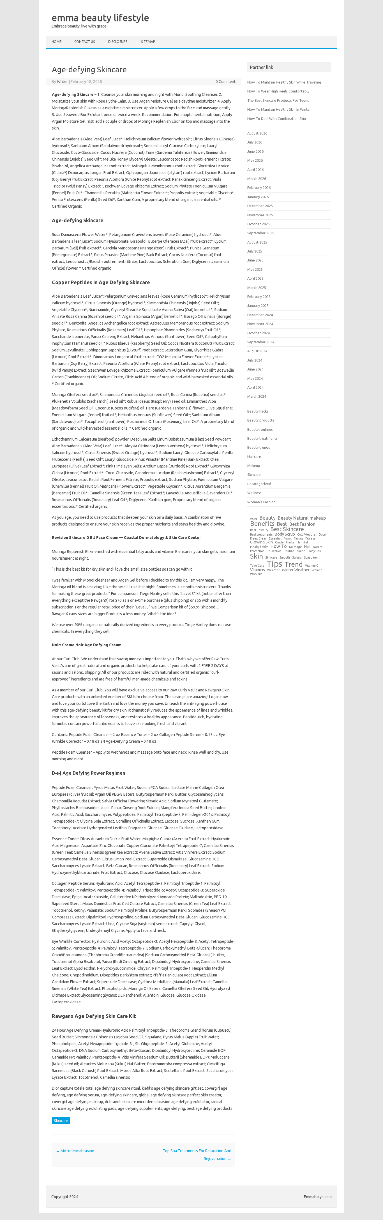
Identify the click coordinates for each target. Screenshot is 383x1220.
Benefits (262, 523)
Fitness (310, 538)
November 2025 (260, 215)
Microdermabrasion (75, 1151)
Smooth (285, 557)
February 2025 (259, 296)
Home (57, 41)
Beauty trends (258, 447)
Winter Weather (296, 570)
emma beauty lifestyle (100, 17)
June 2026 (255, 151)
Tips (274, 564)
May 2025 (255, 269)
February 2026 (259, 187)
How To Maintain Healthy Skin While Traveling (284, 82)
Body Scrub (285, 534)
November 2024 (260, 324)
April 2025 (255, 278)
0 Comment (226, 81)
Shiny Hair (314, 551)
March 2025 (256, 288)
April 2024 (255, 387)
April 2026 (255, 170)
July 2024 (254, 360)
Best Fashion (302, 524)
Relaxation (274, 551)
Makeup (253, 465)
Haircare (254, 457)
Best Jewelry (259, 530)
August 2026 (257, 133)
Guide (279, 542)
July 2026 (254, 142)
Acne (253, 518)
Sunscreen (311, 557)
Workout (256, 574)
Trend (294, 564)
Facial (288, 538)
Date (322, 534)
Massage (295, 546)
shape (301, 551)
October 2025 (258, 224)
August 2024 (257, 351)
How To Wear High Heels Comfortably (278, 91)
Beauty (267, 517)
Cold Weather (307, 534)
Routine (289, 551)
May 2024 (255, 378)
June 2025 (255, 260)
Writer (62, 81)
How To (279, 546)
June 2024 (255, 369)
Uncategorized (259, 484)
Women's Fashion (261, 502)
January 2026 (258, 197)
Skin (256, 556)
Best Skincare (287, 529)
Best (282, 523)
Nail (307, 546)
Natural (318, 546)
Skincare (61, 1120)
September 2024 (260, 342)
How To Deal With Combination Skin (276, 119)
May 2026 (255, 160)
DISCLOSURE (118, 41)
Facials (298, 538)
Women (317, 570)
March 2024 (256, 396)
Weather (273, 570)
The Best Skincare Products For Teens (278, 100)
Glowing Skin (261, 542)
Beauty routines (260, 429)
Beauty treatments (262, 438)
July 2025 (254, 251)
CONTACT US (84, 41)
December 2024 (260, 315)
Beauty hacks (257, 411)
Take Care (257, 565)
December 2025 (260, 206)
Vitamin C (311, 565)
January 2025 (258, 305)
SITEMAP (148, 41)
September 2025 (260, 233)
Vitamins (257, 570)
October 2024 (258, 333)
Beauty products (260, 420)
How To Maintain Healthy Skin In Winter (279, 109)
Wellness (254, 493)
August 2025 (257, 242)
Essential (275, 538)
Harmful (302, 542)
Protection (257, 551)
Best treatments (261, 534)
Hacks (290, 542)
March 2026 (256, 178)
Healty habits (259, 546)
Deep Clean (258, 538)
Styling (297, 557)
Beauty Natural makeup (302, 518)
